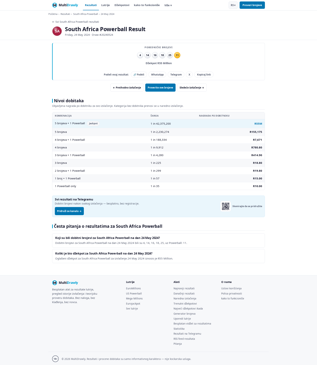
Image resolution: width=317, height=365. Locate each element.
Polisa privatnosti (231, 293)
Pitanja (178, 343)
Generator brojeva (185, 313)
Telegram (176, 74)
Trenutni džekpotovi (185, 303)
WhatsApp (157, 74)
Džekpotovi (121, 5)
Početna (52, 14)
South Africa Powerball (85, 14)
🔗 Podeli (138, 74)
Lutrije (105, 5)
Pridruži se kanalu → (69, 211)
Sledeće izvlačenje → (192, 87)
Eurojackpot (133, 303)
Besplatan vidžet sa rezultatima (192, 323)
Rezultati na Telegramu (187, 333)
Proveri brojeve (252, 5)
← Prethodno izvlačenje (127, 87)
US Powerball (134, 293)
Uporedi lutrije (182, 318)
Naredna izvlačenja (185, 298)
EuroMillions (133, 288)
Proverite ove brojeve (160, 87)
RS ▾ (233, 5)
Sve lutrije (132, 308)
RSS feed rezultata (184, 338)
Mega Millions (134, 298)
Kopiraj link (204, 74)
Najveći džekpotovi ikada (188, 308)
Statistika (179, 328)
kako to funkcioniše (147, 5)
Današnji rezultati (184, 293)
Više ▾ (168, 5)
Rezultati (91, 5)
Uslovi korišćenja (231, 288)
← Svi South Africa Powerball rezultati (75, 21)
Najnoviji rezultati (184, 288)
